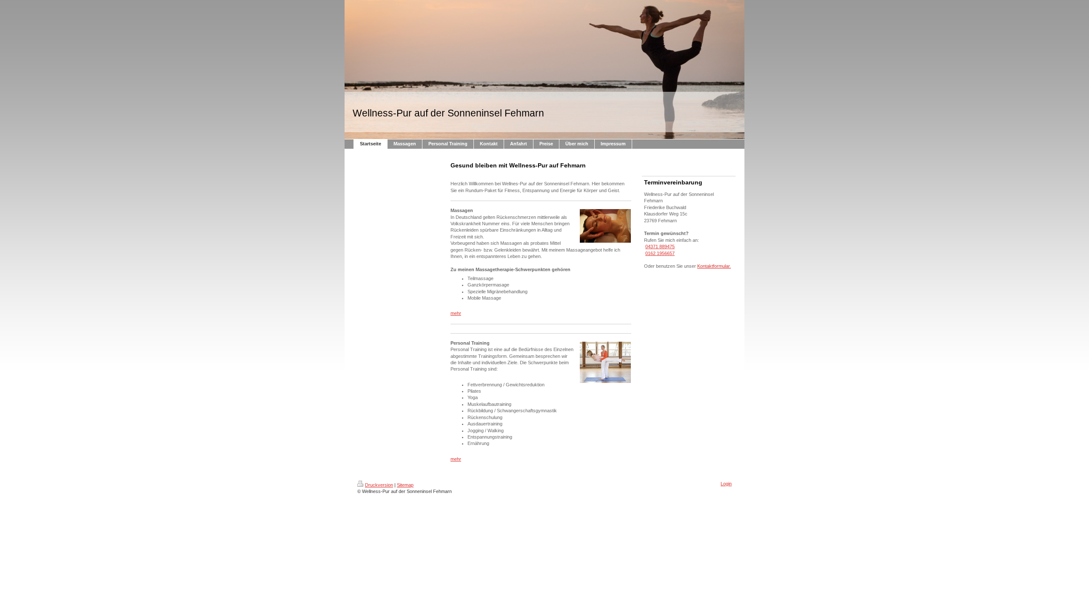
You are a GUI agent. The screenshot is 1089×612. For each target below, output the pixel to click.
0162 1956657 (660, 253)
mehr (455, 313)
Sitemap (405, 484)
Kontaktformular (713, 266)
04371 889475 (660, 246)
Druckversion (379, 484)
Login (726, 483)
